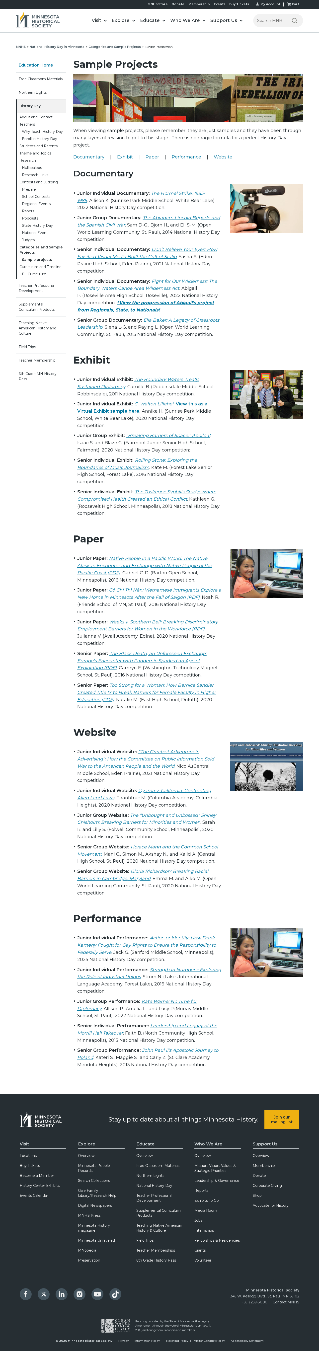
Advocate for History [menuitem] (271, 1205)
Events (219, 4)
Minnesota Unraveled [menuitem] (96, 1240)
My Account (270, 4)
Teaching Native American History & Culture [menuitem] (159, 1228)
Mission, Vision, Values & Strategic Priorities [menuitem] (215, 1168)
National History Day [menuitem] (154, 1185)
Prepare (29, 189)
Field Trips (27, 347)
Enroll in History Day (39, 139)
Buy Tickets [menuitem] (30, 1165)
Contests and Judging (38, 182)
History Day (30, 106)
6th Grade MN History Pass (38, 376)
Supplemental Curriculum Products (37, 307)
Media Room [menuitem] (205, 1210)
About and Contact (36, 117)
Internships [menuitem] (204, 1230)
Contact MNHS (286, 1302)
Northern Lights (33, 92)
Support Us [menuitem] (265, 1143)
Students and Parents (38, 146)
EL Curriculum (34, 274)
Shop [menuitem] (257, 1195)
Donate (178, 4)
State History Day (37, 225)
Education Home (36, 65)
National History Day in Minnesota (57, 47)
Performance (186, 157)
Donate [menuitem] (259, 1175)
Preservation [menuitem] (89, 1260)
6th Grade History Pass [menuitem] (156, 1260)
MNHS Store (158, 4)
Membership (199, 4)
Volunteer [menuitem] (202, 1260)
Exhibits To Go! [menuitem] (207, 1200)
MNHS (21, 47)
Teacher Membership (37, 360)
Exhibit (125, 157)
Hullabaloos (32, 167)
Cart (295, 4)
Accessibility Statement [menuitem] (247, 1341)
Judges (28, 240)
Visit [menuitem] (24, 1143)
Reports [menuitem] (201, 1190)
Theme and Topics (35, 153)
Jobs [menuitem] (198, 1220)
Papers (28, 211)
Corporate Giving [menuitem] (267, 1185)
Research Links (35, 175)
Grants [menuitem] (200, 1250)
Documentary (88, 157)
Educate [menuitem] (145, 1143)
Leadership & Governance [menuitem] (216, 1180)
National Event (35, 232)
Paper (152, 157)
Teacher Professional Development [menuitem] (154, 1198)
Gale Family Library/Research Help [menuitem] (97, 1193)
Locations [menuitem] (28, 1155)
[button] (99, 20)
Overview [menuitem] (86, 1155)
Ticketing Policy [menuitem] (177, 1341)
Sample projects (37, 259)
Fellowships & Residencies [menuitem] (217, 1240)
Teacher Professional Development (37, 288)
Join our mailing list (282, 1119)
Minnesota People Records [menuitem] (94, 1168)
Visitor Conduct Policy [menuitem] (209, 1341)
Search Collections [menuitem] (94, 1180)
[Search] (294, 20)
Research (27, 160)
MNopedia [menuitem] (87, 1250)
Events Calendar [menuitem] (34, 1195)
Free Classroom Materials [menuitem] (158, 1165)
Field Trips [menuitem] (145, 1240)
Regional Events (36, 204)
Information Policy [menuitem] (147, 1341)
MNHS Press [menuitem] (89, 1215)
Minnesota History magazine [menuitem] (94, 1228)
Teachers (27, 124)
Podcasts (30, 218)
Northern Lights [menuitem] (150, 1175)
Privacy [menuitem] (123, 1341)
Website (223, 157)
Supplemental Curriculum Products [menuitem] (158, 1213)
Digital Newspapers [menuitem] (95, 1205)
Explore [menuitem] (86, 1143)
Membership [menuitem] (264, 1165)
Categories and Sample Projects (114, 47)
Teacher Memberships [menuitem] (155, 1250)
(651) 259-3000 (254, 1302)
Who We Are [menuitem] (208, 1143)
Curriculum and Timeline (40, 267)
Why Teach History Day (42, 131)
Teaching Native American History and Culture (37, 328)
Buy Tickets (239, 4)
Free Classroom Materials (41, 79)
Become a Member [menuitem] (37, 1175)
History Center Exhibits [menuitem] (40, 1185)
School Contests (36, 196)
